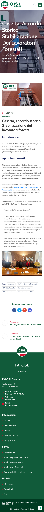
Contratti (7, 431)
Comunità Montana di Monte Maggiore (26, 187)
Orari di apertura (11, 391)
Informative (8, 484)
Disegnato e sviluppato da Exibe (22, 509)
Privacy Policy (9, 440)
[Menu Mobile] (40, 5)
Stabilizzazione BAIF (25, 292)
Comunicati (15, 55)
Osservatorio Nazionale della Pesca (18, 472)
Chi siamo (8, 421)
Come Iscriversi (10, 426)
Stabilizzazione (9, 292)
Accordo (11, 284)
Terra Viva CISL (10, 452)
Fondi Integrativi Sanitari (13, 462)
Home (4, 55)
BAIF (19, 284)
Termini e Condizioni (12, 435)
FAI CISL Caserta (9, 288)
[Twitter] (19, 310)
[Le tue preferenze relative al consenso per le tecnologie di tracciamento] (40, 508)
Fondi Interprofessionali (13, 467)
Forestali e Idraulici (25, 288)
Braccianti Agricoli (30, 284)
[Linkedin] (30, 310)
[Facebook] (14, 310)
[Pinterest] (24, 310)
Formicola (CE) (7, 190)
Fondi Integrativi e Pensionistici (16, 457)
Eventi (6, 494)
